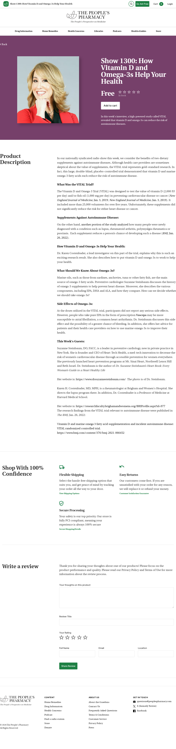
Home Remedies (50, 31)
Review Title (65, 616)
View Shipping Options (69, 494)
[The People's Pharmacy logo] (88, 15)
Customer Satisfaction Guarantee (134, 494)
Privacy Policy (96, 723)
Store (158, 31)
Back (4, 44)
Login (170, 4)
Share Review (68, 666)
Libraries (98, 31)
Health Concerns (76, 31)
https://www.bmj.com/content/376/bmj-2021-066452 (90, 433)
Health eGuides (138, 31)
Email (101, 648)
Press (91, 728)
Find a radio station (54, 719)
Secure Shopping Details (70, 529)
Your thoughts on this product (74, 585)
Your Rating (65, 632)
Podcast (48, 715)
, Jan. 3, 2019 (137, 200)
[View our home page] (6, 4)
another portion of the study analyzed (104, 224)
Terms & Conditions (99, 715)
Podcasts (117, 31)
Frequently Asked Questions (103, 711)
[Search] (131, 4)
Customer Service (98, 719)
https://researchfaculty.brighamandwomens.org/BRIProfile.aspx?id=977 (120, 406)
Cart (157, 4)
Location (142, 648)
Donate (48, 728)
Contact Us (94, 707)
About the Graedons (99, 702)
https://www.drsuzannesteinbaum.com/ (101, 379)
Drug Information (23, 31)
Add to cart (110, 105)
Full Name (64, 648)
